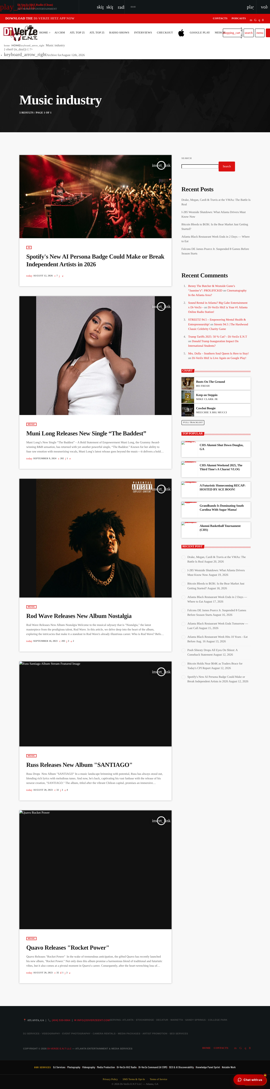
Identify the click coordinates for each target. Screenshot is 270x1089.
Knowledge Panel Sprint (208, 1067)
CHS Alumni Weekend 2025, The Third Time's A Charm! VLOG (221, 467)
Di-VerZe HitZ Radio (127, 1067)
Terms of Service (158, 1079)
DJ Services (59, 1067)
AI (29, 247)
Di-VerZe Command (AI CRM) (153, 1067)
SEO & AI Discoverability (181, 1067)
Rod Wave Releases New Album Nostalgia (78, 615)
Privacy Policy (110, 1079)
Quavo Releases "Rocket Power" (67, 947)
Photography (73, 1067)
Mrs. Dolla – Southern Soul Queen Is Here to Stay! (218, 353)
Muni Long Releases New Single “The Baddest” (86, 433)
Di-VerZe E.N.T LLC (59, 1048)
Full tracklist (193, 422)
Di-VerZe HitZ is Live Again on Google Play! (219, 358)
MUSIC (31, 424)
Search (186, 158)
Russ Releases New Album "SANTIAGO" (79, 764)
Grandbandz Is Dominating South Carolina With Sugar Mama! (222, 507)
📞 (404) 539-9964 (59, 1020)
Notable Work (229, 1067)
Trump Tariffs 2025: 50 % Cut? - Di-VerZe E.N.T (217, 336)
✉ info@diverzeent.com (92, 1020)
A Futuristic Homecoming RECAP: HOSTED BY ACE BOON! (222, 487)
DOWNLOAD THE (40, 18)
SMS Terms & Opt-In (134, 1079)
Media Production (106, 1067)
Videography (88, 1067)
